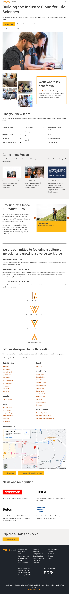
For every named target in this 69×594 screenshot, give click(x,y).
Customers (51, 554)
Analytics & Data (8, 134)
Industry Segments (53, 549)
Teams (20, 554)
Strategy (27, 132)
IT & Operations (52, 142)
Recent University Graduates (8, 129)
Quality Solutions (38, 554)
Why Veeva (21, 551)
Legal (27, 140)
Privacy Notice (32, 589)
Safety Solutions (38, 556)
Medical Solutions (38, 558)
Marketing (6, 138)
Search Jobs (9, 24)
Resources (51, 556)
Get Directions (9, 473)
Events (50, 558)
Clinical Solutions (23, 562)
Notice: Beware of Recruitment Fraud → (12, 29)
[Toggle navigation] (66, 1)
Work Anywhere (43, 91)
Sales (49, 134)
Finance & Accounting (9, 142)
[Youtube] (48, 572)
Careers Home (22, 549)
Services (28, 136)
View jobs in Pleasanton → (46, 225)
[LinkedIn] (45, 572)
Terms (39, 589)
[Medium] (51, 572)
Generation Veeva (23, 556)
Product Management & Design (55, 129)
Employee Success (54, 138)
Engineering (29, 128)
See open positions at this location (31, 473)
